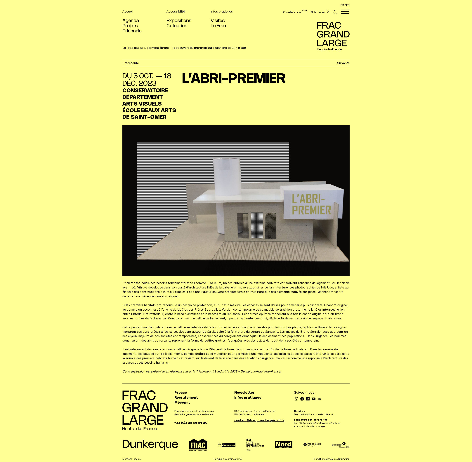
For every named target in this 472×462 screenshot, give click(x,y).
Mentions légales (131, 459)
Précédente (130, 63)
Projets (130, 26)
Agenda (130, 21)
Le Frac (218, 26)
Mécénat (182, 402)
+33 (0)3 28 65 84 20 (190, 422)
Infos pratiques (222, 11)
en (348, 5)
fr (342, 5)
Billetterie (317, 12)
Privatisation (292, 12)
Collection (176, 26)
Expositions (178, 21)
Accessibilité (175, 11)
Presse (180, 392)
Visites (218, 21)
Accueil (127, 11)
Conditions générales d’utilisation (332, 459)
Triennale (132, 31)
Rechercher (335, 12)
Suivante (343, 63)
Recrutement (186, 397)
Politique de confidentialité (227, 459)
